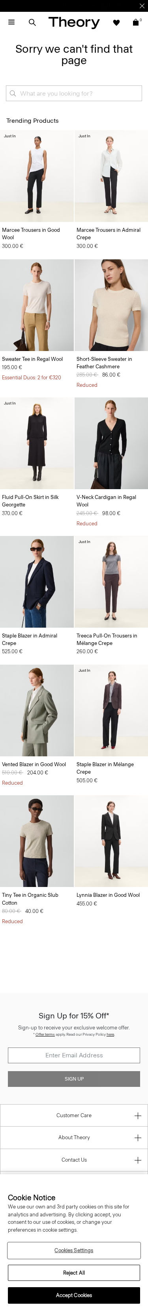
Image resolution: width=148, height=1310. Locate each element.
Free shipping (37, 6)
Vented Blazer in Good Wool (34, 764)
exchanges (71, 6)
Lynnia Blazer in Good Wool (108, 895)
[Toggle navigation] (11, 22)
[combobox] (74, 93)
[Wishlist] (116, 22)
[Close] (142, 6)
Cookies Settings (73, 1250)
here (110, 1034)
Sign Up (74, 1079)
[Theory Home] (74, 23)
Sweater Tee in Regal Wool (32, 359)
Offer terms (45, 1034)
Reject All (74, 1273)
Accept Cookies (74, 1295)
